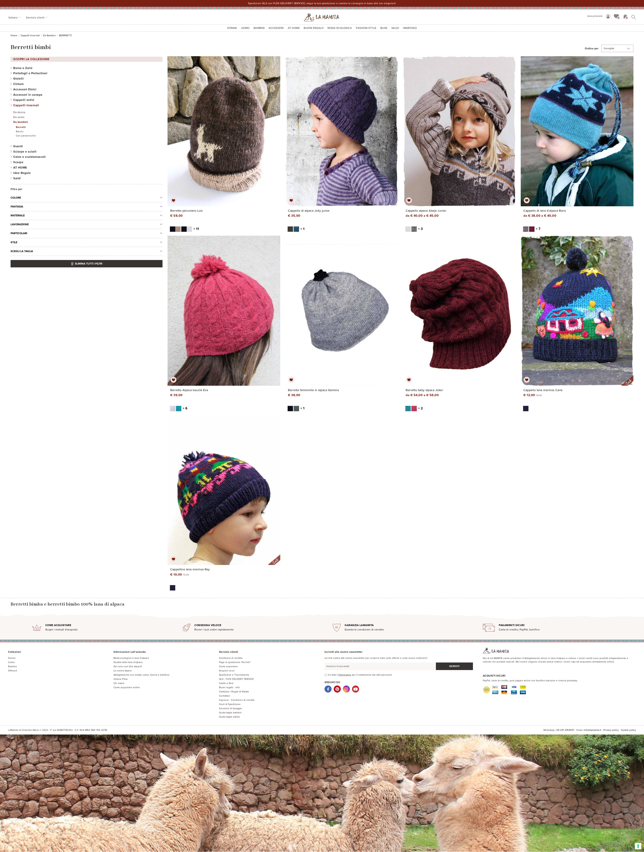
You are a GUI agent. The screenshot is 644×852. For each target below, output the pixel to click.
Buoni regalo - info (229, 687)
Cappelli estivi (23, 100)
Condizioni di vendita (231, 658)
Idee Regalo (22, 173)
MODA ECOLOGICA (340, 28)
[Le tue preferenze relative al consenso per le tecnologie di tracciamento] (638, 846)
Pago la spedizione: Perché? (234, 662)
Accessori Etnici (24, 89)
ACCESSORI (276, 28)
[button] (616, 16)
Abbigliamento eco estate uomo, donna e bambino (142, 674)
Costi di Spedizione (230, 704)
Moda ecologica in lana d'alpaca (131, 658)
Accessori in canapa (27, 95)
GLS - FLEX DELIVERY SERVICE (236, 679)
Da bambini (49, 35)
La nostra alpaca (123, 670)
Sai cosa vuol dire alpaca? (128, 666)
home (14, 35)
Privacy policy (611, 730)
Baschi (19, 131)
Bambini (12, 666)
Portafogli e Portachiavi (30, 73)
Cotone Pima (121, 679)
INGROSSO (410, 28)
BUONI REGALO (314, 28)
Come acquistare (228, 666)
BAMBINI (259, 28)
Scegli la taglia (22, 251)
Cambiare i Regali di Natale (234, 691)
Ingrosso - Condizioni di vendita (236, 700)
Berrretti (21, 127)
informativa (344, 674)
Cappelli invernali (30, 35)
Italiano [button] (13, 17)
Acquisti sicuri (227, 670)
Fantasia (17, 206)
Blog (383, 28)
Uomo (245, 28)
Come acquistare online (127, 687)
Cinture (18, 84)
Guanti (18, 146)
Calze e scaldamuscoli (29, 157)
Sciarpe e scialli (25, 151)
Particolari (19, 233)
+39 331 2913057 (564, 730)
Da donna (19, 112)
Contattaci (224, 695)
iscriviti (454, 666)
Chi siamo (119, 683)
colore (16, 197)
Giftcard (12, 670)
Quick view (224, 134)
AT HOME (294, 28)
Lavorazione (20, 224)
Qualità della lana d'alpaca (128, 662)
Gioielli (18, 78)
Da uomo (18, 117)
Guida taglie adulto (229, 716)
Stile (14, 242)
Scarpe (18, 162)
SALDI (395, 28)
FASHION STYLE (366, 28)
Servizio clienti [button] (35, 17)
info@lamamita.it (592, 730)
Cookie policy (628, 730)
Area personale (595, 16)
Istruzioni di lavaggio (230, 708)
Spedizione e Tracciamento (234, 674)
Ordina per (592, 48)
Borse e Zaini (23, 68)
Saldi (17, 178)
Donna (232, 28)
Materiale (18, 215)
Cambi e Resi (226, 683)
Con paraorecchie (26, 135)
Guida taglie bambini (230, 712)
